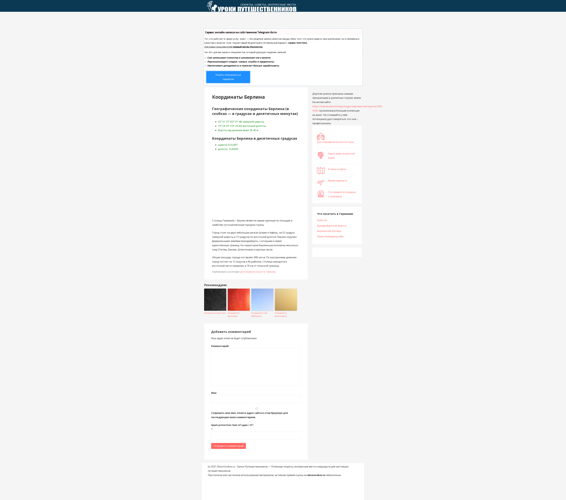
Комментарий (220, 346)
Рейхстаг (322, 220)
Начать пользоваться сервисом (228, 77)
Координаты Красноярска (281, 314)
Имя (214, 393)
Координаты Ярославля (234, 314)
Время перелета (337, 180)
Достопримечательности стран (335, 142)
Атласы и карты (337, 169)
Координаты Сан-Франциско (259, 314)
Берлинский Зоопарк (329, 231)
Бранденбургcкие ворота (331, 225)
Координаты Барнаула (215, 313)
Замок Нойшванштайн (330, 236)
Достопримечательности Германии (257, 271)
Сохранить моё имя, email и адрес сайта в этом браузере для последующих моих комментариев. (249, 415)
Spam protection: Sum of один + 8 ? (232, 425)
